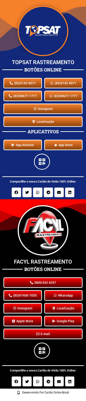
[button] (16, 192)
